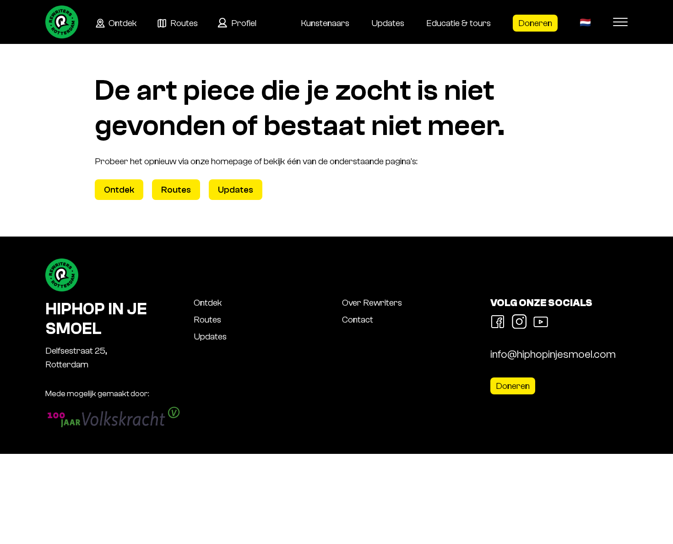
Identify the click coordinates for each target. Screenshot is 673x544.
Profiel (243, 23)
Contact (357, 319)
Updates (387, 23)
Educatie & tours (458, 23)
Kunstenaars (325, 23)
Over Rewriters (372, 302)
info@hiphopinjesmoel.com (553, 354)
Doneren (535, 23)
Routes (184, 23)
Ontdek (123, 23)
